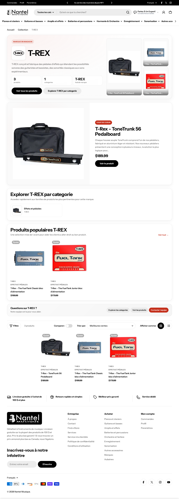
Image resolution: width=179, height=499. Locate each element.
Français (150, 3)
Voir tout (163, 235)
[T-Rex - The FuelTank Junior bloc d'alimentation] (70, 258)
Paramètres (31, 3)
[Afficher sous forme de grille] (160, 325)
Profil (22, 3)
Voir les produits (139, 310)
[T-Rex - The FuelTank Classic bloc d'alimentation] (29, 258)
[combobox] (83, 12)
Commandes (12, 3)
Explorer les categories (118, 310)
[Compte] (163, 12)
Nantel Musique (22, 491)
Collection (23, 29)
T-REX (13, 281)
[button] (67, 3)
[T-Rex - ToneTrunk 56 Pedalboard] (55, 347)
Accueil (10, 29)
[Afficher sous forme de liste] (168, 325)
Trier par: (81, 325)
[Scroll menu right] (175, 21)
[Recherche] (127, 12)
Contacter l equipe (159, 310)
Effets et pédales (19, 285)
